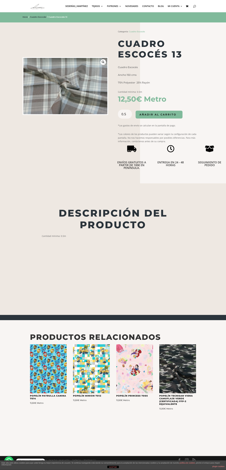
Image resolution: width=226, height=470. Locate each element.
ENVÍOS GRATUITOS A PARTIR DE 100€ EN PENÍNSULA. (131, 165)
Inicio (25, 17)
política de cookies (187, 463)
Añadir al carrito (157, 114)
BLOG (161, 6)
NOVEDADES (131, 6)
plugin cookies (218, 466)
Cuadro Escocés (38, 17)
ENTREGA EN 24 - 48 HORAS (170, 163)
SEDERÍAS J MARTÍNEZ (76, 6)
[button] (103, 62)
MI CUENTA (173, 6)
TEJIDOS (96, 6)
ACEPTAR (113, 467)
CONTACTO (148, 6)
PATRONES (112, 6)
